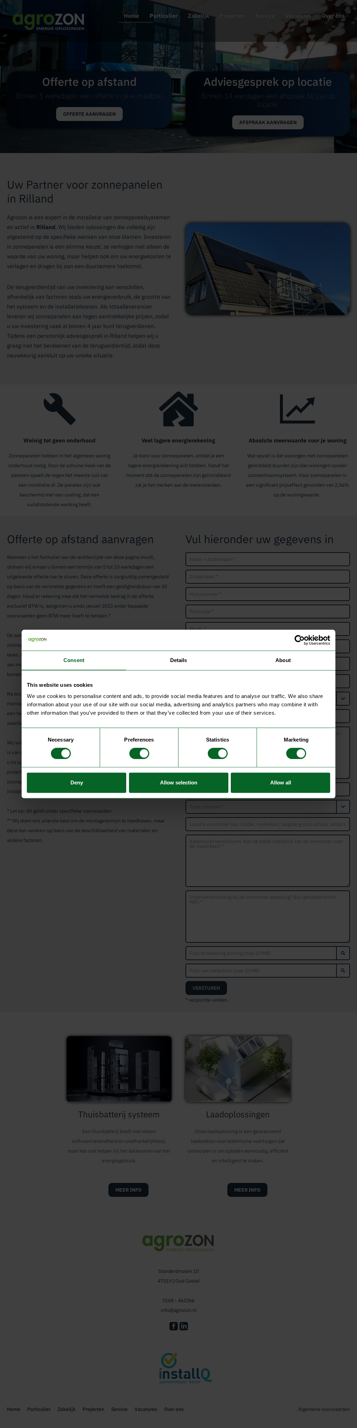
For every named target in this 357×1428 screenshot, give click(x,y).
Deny (76, 782)
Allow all (280, 782)
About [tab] (283, 660)
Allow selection (178, 782)
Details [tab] (178, 660)
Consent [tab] (73, 660)
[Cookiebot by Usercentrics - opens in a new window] (299, 640)
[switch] (139, 753)
